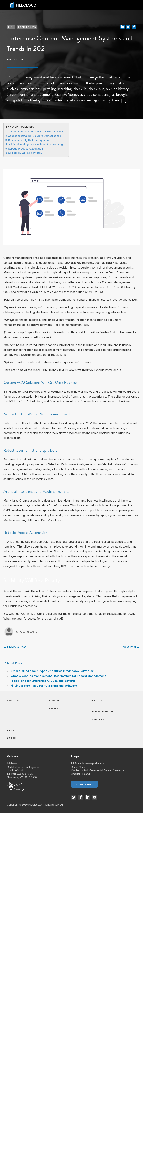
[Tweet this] (128, 26)
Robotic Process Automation (25, 148)
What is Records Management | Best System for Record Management (58, 676)
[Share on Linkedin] (122, 26)
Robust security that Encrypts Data (29, 140)
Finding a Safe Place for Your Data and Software (43, 685)
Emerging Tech (27, 26)
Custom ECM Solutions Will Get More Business (36, 131)
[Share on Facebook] (134, 26)
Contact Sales (84, 784)
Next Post (131, 647)
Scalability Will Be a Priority (25, 152)
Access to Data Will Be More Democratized (34, 135)
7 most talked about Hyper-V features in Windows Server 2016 (53, 671)
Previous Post (14, 647)
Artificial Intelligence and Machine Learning (35, 144)
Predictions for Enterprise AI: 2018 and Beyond (42, 680)
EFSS (11, 26)
